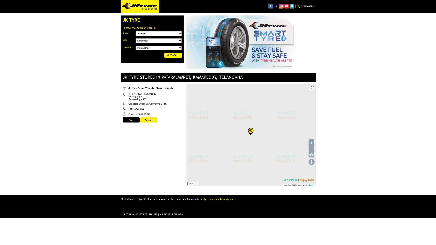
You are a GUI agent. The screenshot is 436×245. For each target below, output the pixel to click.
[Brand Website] (292, 6)
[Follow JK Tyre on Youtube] (286, 6)
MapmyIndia (303, 185)
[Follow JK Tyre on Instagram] (281, 6)
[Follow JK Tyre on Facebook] (270, 6)
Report (311, 185)
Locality (127, 47)
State (126, 33)
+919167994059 (136, 109)
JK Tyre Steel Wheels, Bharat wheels (150, 88)
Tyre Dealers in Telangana (152, 199)
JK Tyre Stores (128, 198)
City (125, 39)
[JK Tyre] (140, 6)
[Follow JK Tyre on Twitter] (276, 6)
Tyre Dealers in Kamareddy (185, 199)
